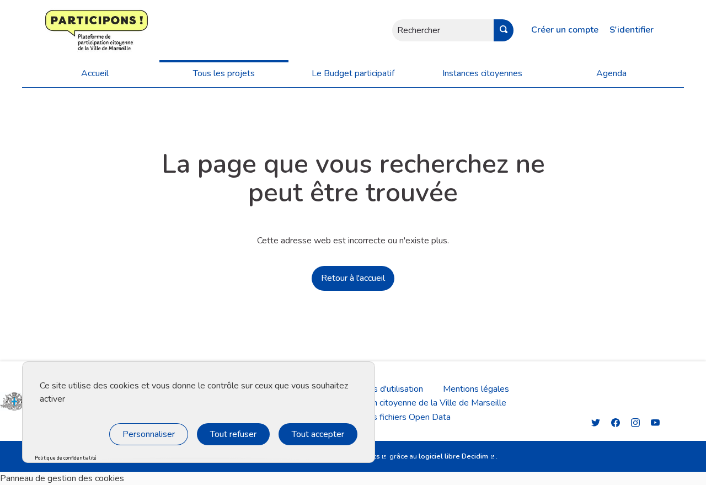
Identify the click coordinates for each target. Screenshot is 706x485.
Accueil (95, 73)
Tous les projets (224, 73)
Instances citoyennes (482, 73)
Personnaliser (148, 434)
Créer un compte (564, 30)
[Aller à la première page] (63, 30)
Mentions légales (476, 389)
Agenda (611, 73)
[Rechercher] (504, 30)
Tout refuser (233, 434)
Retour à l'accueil (353, 278)
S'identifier (631, 30)
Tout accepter (318, 434)
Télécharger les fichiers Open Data (385, 417)
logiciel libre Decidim (457, 456)
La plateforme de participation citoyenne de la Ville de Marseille (384, 403)
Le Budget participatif (353, 73)
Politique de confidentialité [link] (66, 458)
